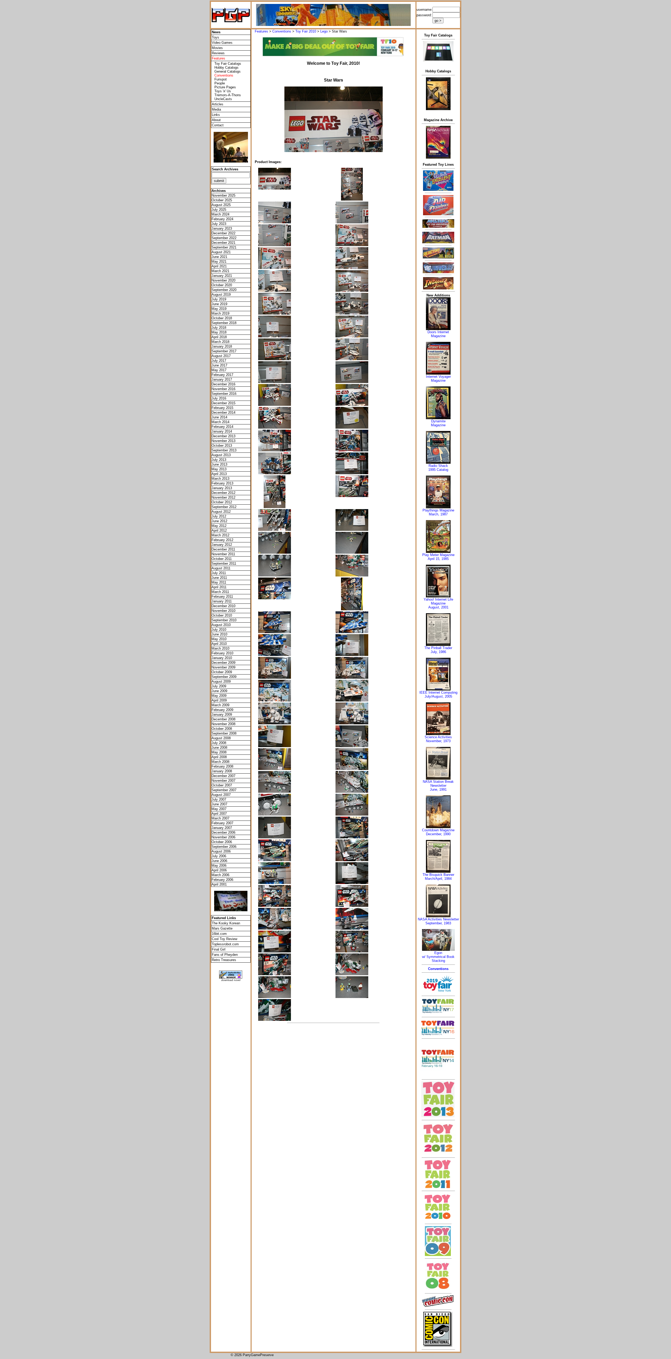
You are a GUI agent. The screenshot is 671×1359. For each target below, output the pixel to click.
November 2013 (223, 441)
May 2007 (219, 809)
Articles (217, 104)
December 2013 (223, 436)
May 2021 (219, 261)
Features (261, 31)
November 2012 (223, 497)
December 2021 (223, 243)
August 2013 (221, 455)
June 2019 (219, 304)
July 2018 (219, 328)
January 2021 (222, 276)
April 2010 (219, 644)
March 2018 (220, 342)
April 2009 (219, 700)
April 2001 (219, 884)
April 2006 (219, 870)
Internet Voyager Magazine (438, 378)
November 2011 (223, 554)
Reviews (218, 53)
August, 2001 (438, 607)
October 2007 (222, 785)
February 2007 (222, 823)
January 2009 (222, 714)
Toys (215, 37)
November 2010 (223, 611)
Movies (217, 48)
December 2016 (223, 384)
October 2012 (222, 502)
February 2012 (222, 540)
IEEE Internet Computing (438, 692)
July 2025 (219, 210)
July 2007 (219, 799)
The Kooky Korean (226, 923)
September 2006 (224, 847)
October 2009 (222, 672)
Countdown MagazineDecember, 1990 (438, 832)
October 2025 (222, 200)
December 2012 (223, 493)
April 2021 (219, 266)
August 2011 (221, 568)
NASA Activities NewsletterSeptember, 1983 (438, 921)
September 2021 (224, 247)
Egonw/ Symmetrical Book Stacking (438, 957)
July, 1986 (438, 652)
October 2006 (222, 842)
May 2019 (219, 309)
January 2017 (222, 379)
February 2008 (222, 766)
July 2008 (219, 743)
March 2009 (220, 705)
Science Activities (438, 737)
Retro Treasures (224, 960)
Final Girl (218, 949)
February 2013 (222, 483)
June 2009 (219, 691)
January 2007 (222, 828)
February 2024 (222, 219)
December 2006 (223, 832)
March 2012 (220, 535)
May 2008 (219, 752)
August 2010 (221, 625)
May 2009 (219, 696)
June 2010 (219, 634)
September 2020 (224, 290)
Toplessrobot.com (225, 944)
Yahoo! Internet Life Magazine (438, 601)
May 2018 (219, 332)
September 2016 (224, 394)
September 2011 (224, 563)
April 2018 (219, 337)
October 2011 (222, 559)
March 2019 (220, 313)
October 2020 (222, 285)
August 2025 (221, 205)
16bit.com (219, 934)
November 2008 (223, 724)
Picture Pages (225, 87)
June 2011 (219, 578)
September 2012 (224, 507)
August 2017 (221, 356)
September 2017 (224, 351)
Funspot (220, 79)
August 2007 (221, 795)
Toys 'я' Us (222, 91)
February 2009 (222, 710)
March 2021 (220, 271)
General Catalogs (227, 71)
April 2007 (219, 814)
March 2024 (220, 214)
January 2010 (222, 658)
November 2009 (223, 667)
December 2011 (223, 549)
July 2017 (219, 361)
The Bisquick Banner (438, 875)
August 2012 (221, 512)
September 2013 (224, 450)
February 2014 (222, 427)
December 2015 (223, 403)
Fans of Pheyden (225, 955)
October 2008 (222, 729)
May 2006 (219, 865)
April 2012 (219, 530)
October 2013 (222, 445)
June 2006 (219, 861)
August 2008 (221, 738)
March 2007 (220, 818)
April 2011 (219, 587)
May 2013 (219, 469)
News (216, 32)
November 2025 (223, 195)
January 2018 (222, 346)
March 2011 (220, 592)
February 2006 (222, 880)
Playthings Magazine (438, 510)
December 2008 (223, 719)
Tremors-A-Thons (227, 95)
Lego (324, 31)
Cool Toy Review (224, 939)
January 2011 (222, 601)
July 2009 (219, 686)
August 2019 (221, 294)
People (219, 83)
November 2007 (223, 781)
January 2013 (222, 488)
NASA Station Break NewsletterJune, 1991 (438, 785)
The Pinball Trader (438, 648)
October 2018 (222, 318)
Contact (218, 125)
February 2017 (222, 375)
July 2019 (219, 299)
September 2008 (224, 733)
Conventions (281, 31)
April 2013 (219, 474)
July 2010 (219, 630)
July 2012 (219, 516)
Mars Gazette (222, 928)
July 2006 (219, 856)
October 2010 (222, 615)
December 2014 (223, 412)
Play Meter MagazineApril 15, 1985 (438, 557)
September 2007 (224, 790)
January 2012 (222, 545)
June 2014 (219, 417)
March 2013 (220, 479)
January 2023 (222, 228)
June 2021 (219, 257)
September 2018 (224, 323)
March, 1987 (438, 514)
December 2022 (223, 233)
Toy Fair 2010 (305, 31)
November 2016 (223, 389)
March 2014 (220, 422)
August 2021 (221, 252)
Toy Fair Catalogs (227, 64)
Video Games (222, 43)
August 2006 (221, 851)
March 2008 (220, 762)
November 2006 (223, 837)
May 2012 (219, 526)
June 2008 (219, 747)
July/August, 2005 (438, 696)
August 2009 (221, 681)
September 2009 (224, 677)
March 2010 (220, 648)
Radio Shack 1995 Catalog (438, 468)
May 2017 (219, 370)
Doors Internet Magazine (438, 334)
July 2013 (219, 460)
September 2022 (224, 238)
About (216, 120)
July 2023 (219, 224)
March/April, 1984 (438, 879)
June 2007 (219, 804)
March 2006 (220, 875)
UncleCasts (223, 99)
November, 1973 (438, 741)
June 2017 (219, 365)
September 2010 (224, 620)
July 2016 (219, 398)
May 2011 (219, 582)
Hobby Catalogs (226, 67)
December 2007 (223, 776)
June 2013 (219, 464)
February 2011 (222, 596)
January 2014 (222, 431)
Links (216, 115)
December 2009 (223, 663)
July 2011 (219, 573)
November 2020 (223, 280)
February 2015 (222, 408)
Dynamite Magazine (438, 423)
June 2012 (219, 521)
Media (216, 109)
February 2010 (222, 653)
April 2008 (219, 757)
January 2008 (222, 771)
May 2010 (219, 639)
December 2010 (223, 606)
